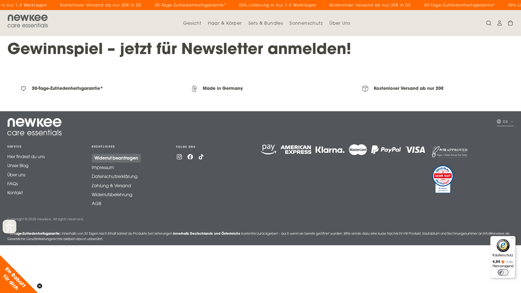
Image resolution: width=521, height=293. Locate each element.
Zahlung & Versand (111, 186)
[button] (488, 23)
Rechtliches (103, 147)
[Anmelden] (499, 23)
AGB (96, 204)
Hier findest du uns (26, 157)
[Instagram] (179, 157)
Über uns (16, 175)
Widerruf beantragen (116, 158)
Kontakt (15, 193)
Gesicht (192, 23)
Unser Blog (17, 166)
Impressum (103, 168)
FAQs (12, 184)
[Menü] (512, 239)
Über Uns (339, 23)
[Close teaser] (39, 286)
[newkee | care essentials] (34, 127)
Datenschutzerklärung (115, 177)
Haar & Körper (225, 23)
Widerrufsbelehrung (112, 195)
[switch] (503, 272)
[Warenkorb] (510, 23)
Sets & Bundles (266, 23)
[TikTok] (201, 157)
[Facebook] (190, 157)
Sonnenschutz (306, 23)
